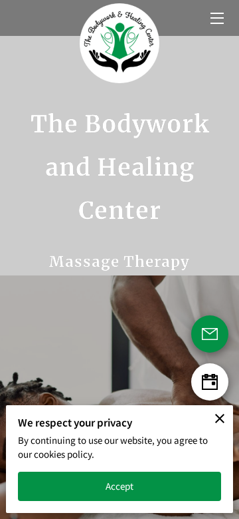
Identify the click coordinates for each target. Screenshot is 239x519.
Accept (120, 486)
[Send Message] (209, 334)
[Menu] (216, 18)
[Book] (209, 382)
